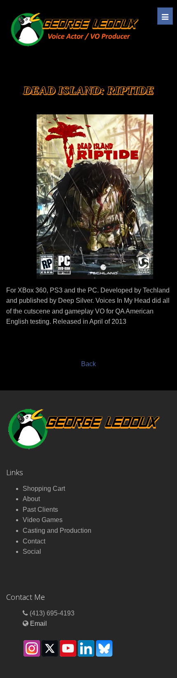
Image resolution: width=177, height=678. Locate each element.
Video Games (43, 519)
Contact (34, 541)
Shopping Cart (44, 488)
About (31, 498)
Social (32, 551)
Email (38, 623)
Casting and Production (57, 530)
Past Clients (40, 509)
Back (88, 363)
